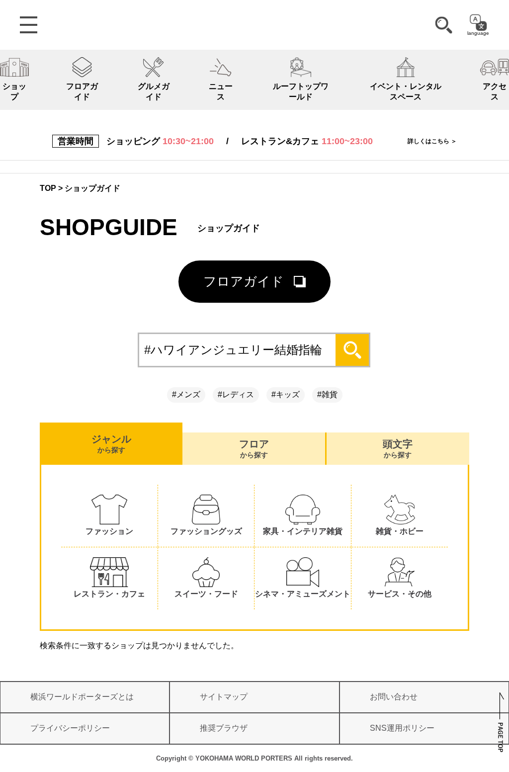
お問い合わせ (394, 696)
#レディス (236, 394)
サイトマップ (224, 696)
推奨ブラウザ (224, 728)
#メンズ (186, 394)
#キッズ (285, 394)
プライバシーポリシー (70, 728)
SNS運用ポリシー (402, 728)
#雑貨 (327, 394)
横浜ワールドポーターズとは (82, 696)
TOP (48, 188)
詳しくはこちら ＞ (432, 141)
